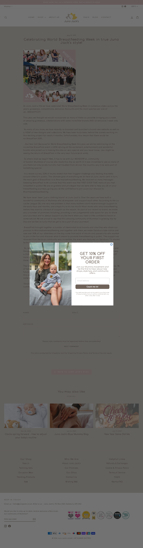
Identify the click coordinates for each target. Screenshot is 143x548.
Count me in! (92, 286)
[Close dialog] (111, 244)
